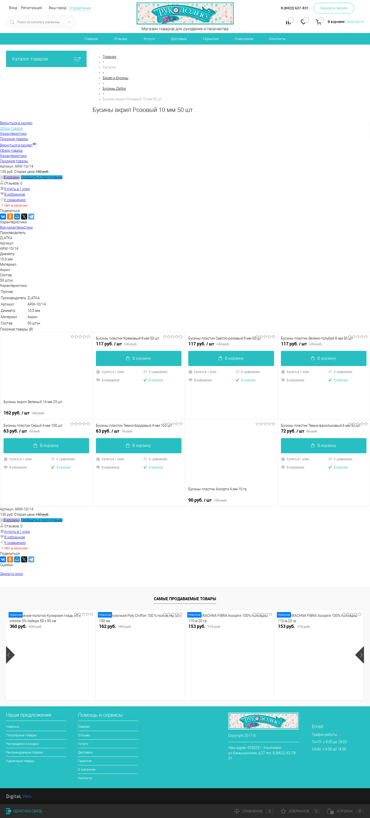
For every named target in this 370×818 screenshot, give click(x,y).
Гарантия (210, 39)
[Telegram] (31, 217)
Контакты (277, 39)
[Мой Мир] (17, 217)
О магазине (244, 39)
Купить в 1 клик (17, 189)
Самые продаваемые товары (185, 598)
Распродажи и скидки (22, 744)
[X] (24, 217)
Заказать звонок (334, 8)
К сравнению (15, 200)
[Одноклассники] (10, 217)
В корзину (141, 358)
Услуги (149, 39)
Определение (80, 8)
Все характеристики (16, 227)
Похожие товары (14, 161)
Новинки (12, 727)
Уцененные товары (20, 761)
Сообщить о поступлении (41, 177)
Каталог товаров (30, 59)
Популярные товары (21, 735)
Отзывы (120, 39)
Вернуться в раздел (16, 145)
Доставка (179, 39)
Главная (91, 39)
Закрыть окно (11, 574)
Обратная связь (27, 811)
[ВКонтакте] (3, 217)
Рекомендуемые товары (24, 752)
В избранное (14, 194)
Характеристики (13, 156)
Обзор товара (11, 150)
